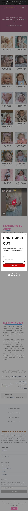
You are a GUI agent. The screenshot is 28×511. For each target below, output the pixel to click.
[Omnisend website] (14, 274)
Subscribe (14, 265)
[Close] (25, 235)
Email (4, 256)
